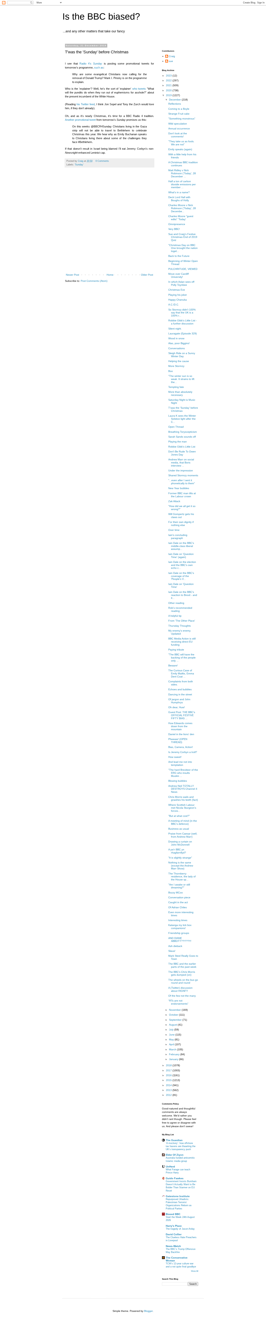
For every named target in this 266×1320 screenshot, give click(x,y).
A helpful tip (174, 615)
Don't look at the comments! (177, 135)
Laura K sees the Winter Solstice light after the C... (182, 418)
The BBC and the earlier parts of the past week (182, 965)
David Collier (173, 1234)
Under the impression (180, 470)
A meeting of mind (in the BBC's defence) (182, 822)
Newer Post (72, 274)
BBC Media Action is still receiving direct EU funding (182, 641)
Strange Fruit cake (178, 113)
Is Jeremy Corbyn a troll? (182, 752)
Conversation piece (179, 897)
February (174, 1054)
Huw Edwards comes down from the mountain (180, 726)
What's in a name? (179, 192)
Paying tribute (176, 649)
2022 (169, 80)
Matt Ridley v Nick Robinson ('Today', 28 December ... (182, 173)
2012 (169, 1095)
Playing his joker (177, 294)
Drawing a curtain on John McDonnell (180, 843)
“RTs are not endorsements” (178, 1002)
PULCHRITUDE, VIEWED (182, 269)
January (174, 1059)
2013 (169, 1090)
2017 (169, 1070)
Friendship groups (178, 933)
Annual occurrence (179, 128)
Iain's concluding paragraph (177, 537)
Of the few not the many (182, 995)
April (172, 1044)
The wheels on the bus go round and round (183, 981)
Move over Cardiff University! (178, 275)
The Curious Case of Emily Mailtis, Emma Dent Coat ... (181, 673)
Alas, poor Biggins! (179, 343)
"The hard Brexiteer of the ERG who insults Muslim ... (183, 772)
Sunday (97, 63)
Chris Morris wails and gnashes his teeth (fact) (183, 798)
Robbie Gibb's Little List (181, 446)
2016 (169, 1075)
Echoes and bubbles (180, 689)
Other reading (176, 603)
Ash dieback (175, 946)
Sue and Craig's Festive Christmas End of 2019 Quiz (182, 237)
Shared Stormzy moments (183, 475)
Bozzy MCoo (175, 892)
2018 (169, 1065)
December (175, 99)
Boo (170, 371)
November (175, 1009)
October (174, 1014)
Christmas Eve (176, 289)
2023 (169, 75)
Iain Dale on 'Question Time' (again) (181, 556)
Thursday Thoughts (179, 625)
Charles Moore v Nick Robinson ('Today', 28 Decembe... (182, 208)
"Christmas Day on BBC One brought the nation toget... (183, 248)
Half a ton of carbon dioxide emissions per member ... (182, 184)
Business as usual (178, 828)
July (171, 1029)
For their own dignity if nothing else (181, 524)
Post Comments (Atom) (94, 280)
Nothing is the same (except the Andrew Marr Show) (180, 865)
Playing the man (177, 441)
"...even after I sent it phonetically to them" (181, 482)
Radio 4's (86, 63)
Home (110, 274)
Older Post (147, 274)
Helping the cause (178, 361)
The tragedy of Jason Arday (180, 1228)
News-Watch (173, 1246)
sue (171, 61)
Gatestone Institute (178, 1196)
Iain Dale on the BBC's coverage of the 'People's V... (181, 576)
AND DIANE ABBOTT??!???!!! (179, 940)
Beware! (173, 665)
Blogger (148, 1311)
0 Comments (102, 161)
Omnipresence (176, 224)
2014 (169, 1085)
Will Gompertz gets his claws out (181, 516)
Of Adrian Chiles (177, 907)
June (172, 1034)
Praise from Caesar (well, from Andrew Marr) (182, 835)
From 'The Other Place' (181, 620)
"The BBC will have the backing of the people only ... (182, 657)
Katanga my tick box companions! (179, 927)
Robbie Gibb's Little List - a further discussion (182, 322)
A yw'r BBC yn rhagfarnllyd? (177, 851)
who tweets (139, 88)
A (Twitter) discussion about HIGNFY (180, 989)
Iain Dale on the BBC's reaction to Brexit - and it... (182, 595)
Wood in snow (176, 338)
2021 (169, 85)
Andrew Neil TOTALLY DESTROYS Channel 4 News (182, 788)
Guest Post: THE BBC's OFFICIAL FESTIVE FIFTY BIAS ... (181, 715)
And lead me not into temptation (180, 763)
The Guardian (174, 1140)
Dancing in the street (180, 694)
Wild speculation (177, 123)
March (173, 1049)
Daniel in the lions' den (181, 734)
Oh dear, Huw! (176, 707)
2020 (169, 90)
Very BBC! (174, 229)
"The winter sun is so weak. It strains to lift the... (181, 379)
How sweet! (174, 757)
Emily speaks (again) (180, 149)
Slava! (171, 950)
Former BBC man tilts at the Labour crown (182, 495)
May (172, 1039)
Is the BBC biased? (101, 16)
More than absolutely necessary (180, 393)
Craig (172, 56)
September (175, 1019)
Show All (194, 1271)
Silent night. (175, 328)
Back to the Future (178, 255)
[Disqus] (109, 224)
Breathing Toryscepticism (182, 431)
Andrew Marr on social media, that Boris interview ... (181, 462)
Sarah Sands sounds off (182, 436)
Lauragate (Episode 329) (182, 333)
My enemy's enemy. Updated (179, 632)
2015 (169, 1080)
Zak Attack (174, 501)
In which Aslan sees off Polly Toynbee (181, 283)
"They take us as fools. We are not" (181, 143)
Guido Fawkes (174, 1178)
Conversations (176, 348)
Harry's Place (174, 1225)
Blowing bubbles (177, 780)
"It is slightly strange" (180, 857)
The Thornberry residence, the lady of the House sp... (182, 876)
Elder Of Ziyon (174, 1154)
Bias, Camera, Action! (180, 747)
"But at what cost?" (179, 815)
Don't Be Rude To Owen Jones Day (182, 453)
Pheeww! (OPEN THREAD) (177, 741)
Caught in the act (178, 902)
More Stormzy (176, 366)
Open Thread (176, 426)
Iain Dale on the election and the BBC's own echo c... (182, 565)
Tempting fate (176, 387)
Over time (174, 530)
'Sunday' (79, 164)
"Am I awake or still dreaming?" (179, 886)
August (173, 1024)
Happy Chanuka (177, 299)
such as (99, 67)
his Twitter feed (86, 104)
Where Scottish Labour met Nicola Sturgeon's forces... (182, 807)
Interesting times (177, 920)
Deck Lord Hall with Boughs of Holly (179, 199)
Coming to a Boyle (178, 108)
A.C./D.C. (173, 304)
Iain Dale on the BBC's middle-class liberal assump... (181, 546)
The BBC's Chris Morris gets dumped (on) (181, 973)
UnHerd (170, 1166)
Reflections (174, 103)
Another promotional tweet (80, 119)
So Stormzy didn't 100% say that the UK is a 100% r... (182, 312)
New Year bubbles (178, 488)
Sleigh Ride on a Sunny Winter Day (181, 355)
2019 (169, 95)
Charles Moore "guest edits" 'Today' (180, 218)
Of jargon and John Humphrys (179, 701)
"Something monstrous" (181, 118)
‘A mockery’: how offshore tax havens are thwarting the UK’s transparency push (180, 1146)
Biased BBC (173, 1214)
